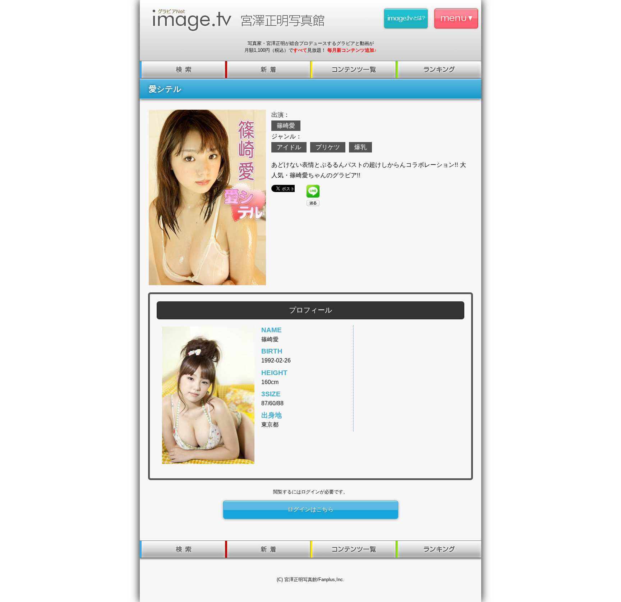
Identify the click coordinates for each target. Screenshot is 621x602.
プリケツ (328, 147)
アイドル (289, 147)
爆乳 (360, 147)
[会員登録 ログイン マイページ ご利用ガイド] (456, 18)
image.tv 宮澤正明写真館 (241, 20)
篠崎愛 (286, 125)
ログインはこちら (311, 509)
